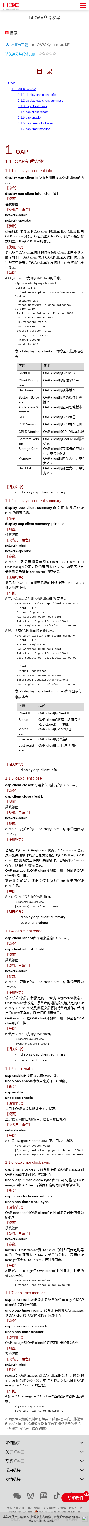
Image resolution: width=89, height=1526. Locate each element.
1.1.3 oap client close (32, 106)
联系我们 (75, 1498)
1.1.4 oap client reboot (33, 112)
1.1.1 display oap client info (37, 95)
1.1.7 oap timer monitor (34, 129)
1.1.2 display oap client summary (40, 100)
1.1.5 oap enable (29, 117)
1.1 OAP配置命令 (23, 89)
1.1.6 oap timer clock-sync (36, 123)
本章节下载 (21, 44)
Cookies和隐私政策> (42, 1521)
